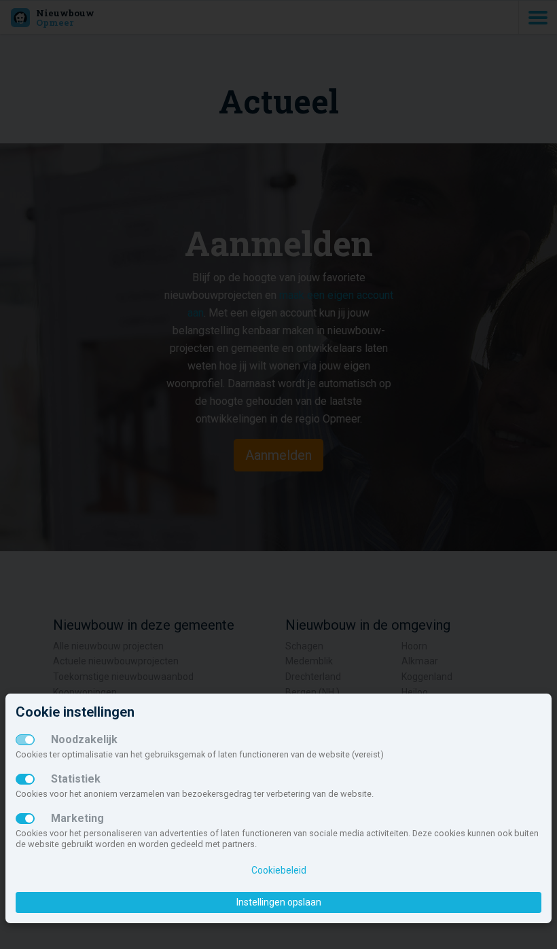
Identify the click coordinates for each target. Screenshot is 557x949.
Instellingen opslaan (278, 902)
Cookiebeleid (278, 870)
